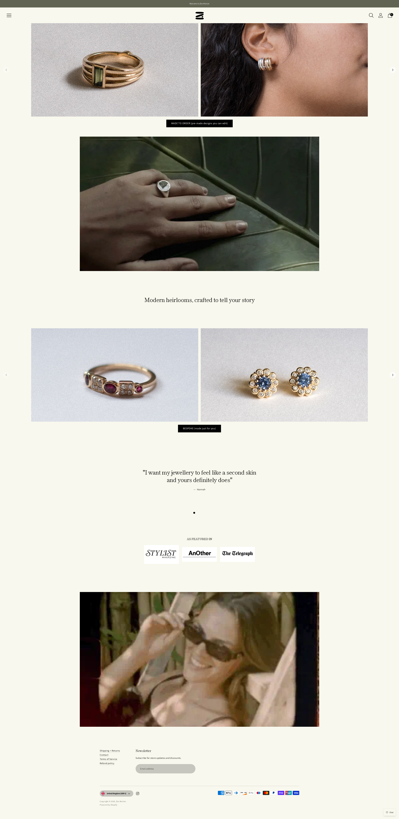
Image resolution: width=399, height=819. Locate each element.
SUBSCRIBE (217, 798)
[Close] (238, 749)
